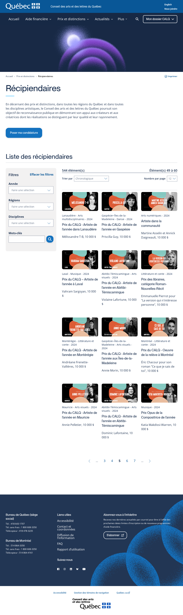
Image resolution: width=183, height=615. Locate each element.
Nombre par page (154, 178)
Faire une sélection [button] (32, 191)
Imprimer (172, 76)
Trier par (67, 178)
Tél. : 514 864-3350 (15, 545)
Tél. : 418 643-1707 (15, 523)
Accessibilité (65, 521)
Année (13, 184)
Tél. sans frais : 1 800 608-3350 (21, 527)
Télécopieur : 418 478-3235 (19, 530)
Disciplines (16, 217)
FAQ (60, 544)
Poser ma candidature (24, 132)
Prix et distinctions (25, 76)
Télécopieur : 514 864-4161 (19, 552)
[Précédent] (89, 461)
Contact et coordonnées (66, 528)
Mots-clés (15, 233)
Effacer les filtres (41, 174)
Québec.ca (122, 592)
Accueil (9, 76)
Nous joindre (170, 9)
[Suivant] (149, 461)
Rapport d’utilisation (71, 549)
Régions (14, 200)
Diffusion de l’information (66, 536)
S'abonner (113, 535)
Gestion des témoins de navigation (91, 592)
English (168, 4)
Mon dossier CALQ (158, 19)
